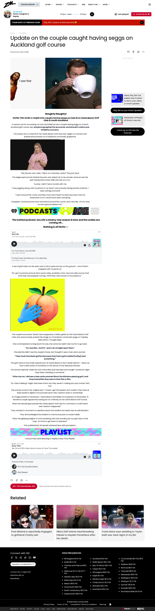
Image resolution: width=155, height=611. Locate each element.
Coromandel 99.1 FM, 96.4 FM (132, 559)
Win (83, 4)
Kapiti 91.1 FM (97, 575)
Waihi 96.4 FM (70, 562)
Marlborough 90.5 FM (101, 579)
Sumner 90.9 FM (128, 584)
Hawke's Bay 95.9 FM (73, 576)
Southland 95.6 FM (100, 589)
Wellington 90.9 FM (129, 578)
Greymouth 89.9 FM (72, 587)
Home (12, 33)
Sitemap (103, 604)
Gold (53, 609)
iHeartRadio (14, 578)
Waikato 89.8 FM (128, 564)
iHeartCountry (61, 609)
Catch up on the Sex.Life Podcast (128, 125)
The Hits (22, 609)
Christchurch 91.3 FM (101, 582)
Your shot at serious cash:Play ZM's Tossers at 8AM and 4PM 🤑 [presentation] (77, 22)
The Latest (22, 33)
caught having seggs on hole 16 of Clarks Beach (69, 117)
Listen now (18, 14)
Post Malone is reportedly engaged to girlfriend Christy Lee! (32, 522)
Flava (48, 609)
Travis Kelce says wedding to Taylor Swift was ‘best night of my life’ (123, 522)
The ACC (29, 609)
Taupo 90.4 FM (98, 569)
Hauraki (36, 609)
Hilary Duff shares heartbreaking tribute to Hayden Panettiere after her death (78, 522)
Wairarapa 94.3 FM (72, 580)
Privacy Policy (49, 604)
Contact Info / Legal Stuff (20, 572)
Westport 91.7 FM (128, 581)
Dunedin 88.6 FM (128, 588)
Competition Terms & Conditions (83, 604)
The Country (89, 609)
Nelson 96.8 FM (70, 583)
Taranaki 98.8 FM (128, 571)
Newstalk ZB (14, 609)
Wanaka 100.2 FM (100, 586)
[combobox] (143, 51)
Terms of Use (62, 604)
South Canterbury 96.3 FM (75, 590)
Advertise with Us (17, 575)
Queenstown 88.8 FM (73, 593)
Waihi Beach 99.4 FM (101, 562)
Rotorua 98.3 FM (128, 567)
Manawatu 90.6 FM (129, 574)
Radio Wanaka (72, 609)
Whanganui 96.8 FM (101, 572)
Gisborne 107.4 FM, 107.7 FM (74, 572)
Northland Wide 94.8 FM (131, 591)
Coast (43, 609)
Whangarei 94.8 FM (72, 558)
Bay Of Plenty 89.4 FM (102, 565)
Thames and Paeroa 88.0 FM (75, 566)
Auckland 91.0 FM (99, 558)
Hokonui (81, 609)
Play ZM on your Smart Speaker (128, 103)
